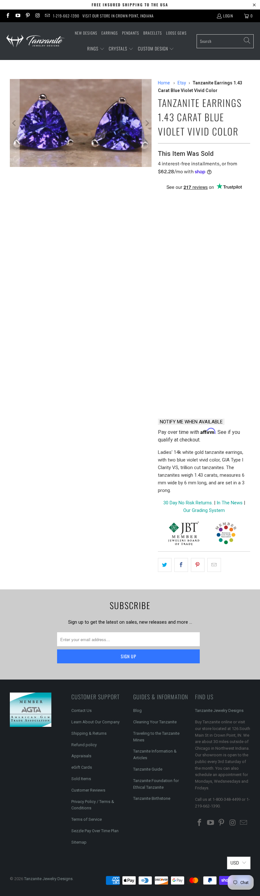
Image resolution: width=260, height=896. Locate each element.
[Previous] (15, 123)
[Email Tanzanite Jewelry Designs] (47, 15)
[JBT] (183, 534)
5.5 (225, 255)
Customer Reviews (88, 790)
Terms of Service (86, 819)
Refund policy (84, 744)
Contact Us (81, 710)
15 (181, 324)
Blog (137, 710)
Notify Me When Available (191, 422)
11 (212, 290)
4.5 (195, 255)
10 (179, 290)
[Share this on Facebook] (181, 565)
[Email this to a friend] (214, 565)
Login (228, 15)
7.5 (195, 272)
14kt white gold (179, 209)
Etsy (182, 82)
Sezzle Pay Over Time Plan (95, 830)
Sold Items (81, 778)
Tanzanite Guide (147, 769)
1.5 (195, 238)
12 (164, 307)
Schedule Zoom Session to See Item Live (204, 346)
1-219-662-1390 (66, 15)
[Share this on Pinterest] (198, 565)
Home (164, 82)
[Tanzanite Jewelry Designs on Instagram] (37, 15)
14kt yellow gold (225, 209)
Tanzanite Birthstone (151, 798)
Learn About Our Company (95, 722)
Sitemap (79, 842)
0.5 (164, 238)
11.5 (228, 290)
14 (229, 307)
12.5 (181, 307)
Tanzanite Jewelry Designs (219, 710)
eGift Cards (81, 767)
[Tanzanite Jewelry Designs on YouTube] (17, 15)
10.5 (196, 290)
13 (197, 307)
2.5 (225, 238)
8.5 (225, 272)
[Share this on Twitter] (165, 565)
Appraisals (81, 755)
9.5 (164, 290)
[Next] (147, 123)
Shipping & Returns (89, 733)
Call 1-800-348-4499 (179, 397)
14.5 (165, 324)
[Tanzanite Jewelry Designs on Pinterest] (27, 15)
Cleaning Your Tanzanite (155, 722)
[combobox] (225, 41)
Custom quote (228, 397)
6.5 (164, 272)
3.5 (164, 255)
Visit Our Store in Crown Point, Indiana (118, 15)
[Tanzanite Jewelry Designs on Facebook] (7, 15)
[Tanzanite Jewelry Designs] (35, 41)
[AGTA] (226, 534)
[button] (96, 49)
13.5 (213, 307)
